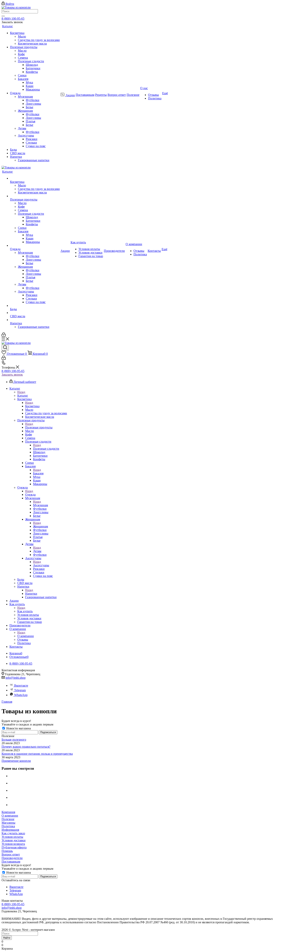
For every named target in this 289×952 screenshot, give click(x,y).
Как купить (25, 611)
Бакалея (38, 473)
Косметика (32, 406)
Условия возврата (13, 844)
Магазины (8, 822)
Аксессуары (41, 565)
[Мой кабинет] (4, 335)
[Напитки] (35, 320)
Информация (10, 829)
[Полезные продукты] (35, 196)
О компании (25, 636)
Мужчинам (40, 505)
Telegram (20, 690)
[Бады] (35, 305)
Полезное (8, 819)
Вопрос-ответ (11, 854)
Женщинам (40, 526)
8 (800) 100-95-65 (13, 18)
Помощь (7, 851)
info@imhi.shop (16, 677)
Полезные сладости (46, 448)
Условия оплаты (12, 836)
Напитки (31, 593)
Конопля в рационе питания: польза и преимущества (37, 753)
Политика (8, 826)
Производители (12, 858)
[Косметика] (35, 178)
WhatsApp (21, 695)
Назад (21, 392)
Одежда (30, 494)
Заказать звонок (12, 374)
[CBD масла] (35, 313)
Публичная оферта (14, 847)
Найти (6, 937)
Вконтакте (21, 685)
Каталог (22, 395)
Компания (8, 812)
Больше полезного (14, 739)
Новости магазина (18, 728)
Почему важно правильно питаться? (26, 746)
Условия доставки (14, 840)
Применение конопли (16, 760)
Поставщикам (11, 861)
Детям (37, 551)
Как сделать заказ (13, 833)
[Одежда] (35, 245)
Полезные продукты (38, 427)
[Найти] (3, 16)
